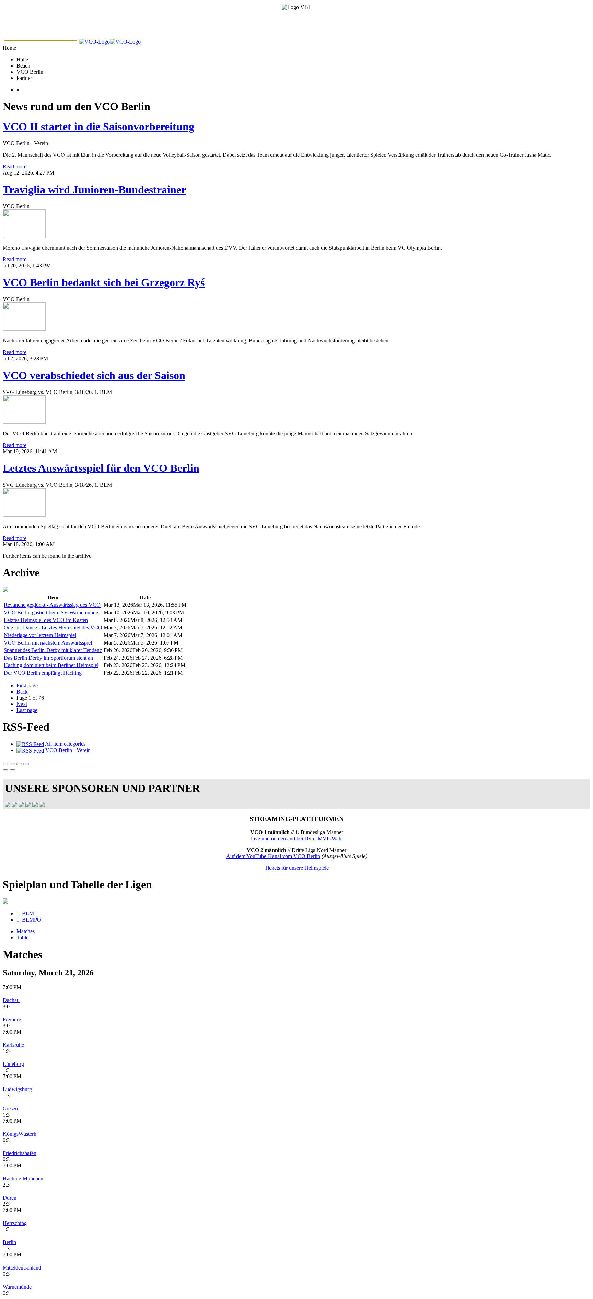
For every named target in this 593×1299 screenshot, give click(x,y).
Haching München (23, 1178)
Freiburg (12, 1019)
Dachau (11, 1000)
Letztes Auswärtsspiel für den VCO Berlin (101, 468)
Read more (14, 166)
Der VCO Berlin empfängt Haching (43, 673)
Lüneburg (13, 1064)
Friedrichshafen (19, 1153)
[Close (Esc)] (5, 764)
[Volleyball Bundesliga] (14, 805)
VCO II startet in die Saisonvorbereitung (98, 126)
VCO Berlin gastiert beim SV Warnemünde (51, 612)
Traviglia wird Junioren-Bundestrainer (94, 189)
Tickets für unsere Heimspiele (297, 868)
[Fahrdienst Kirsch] (42, 805)
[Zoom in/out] (26, 764)
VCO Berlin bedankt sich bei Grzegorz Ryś (104, 282)
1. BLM (25, 913)
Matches (25, 931)
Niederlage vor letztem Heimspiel (40, 635)
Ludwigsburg (17, 1089)
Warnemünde (17, 1287)
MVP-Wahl (330, 838)
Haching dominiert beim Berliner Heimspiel (51, 665)
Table (22, 937)
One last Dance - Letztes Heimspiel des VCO (53, 627)
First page (27, 685)
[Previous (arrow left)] (5, 770)
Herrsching (15, 1223)
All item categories (64, 744)
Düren (9, 1198)
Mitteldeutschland (22, 1268)
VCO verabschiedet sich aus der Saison (94, 375)
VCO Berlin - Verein (67, 750)
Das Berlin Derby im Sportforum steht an (48, 658)
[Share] (12, 764)
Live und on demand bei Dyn (282, 838)
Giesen (10, 1108)
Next (21, 704)
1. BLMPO (28, 920)
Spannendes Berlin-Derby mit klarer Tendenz (53, 650)
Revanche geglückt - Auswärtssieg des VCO (52, 605)
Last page (26, 710)
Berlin (9, 1242)
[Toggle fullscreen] (19, 764)
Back (22, 692)
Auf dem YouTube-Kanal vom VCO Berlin (273, 856)
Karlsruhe (13, 1045)
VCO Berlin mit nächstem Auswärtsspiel (48, 643)
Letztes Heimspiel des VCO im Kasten (46, 620)
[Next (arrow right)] (12, 770)
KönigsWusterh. (20, 1134)
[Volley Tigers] (35, 805)
